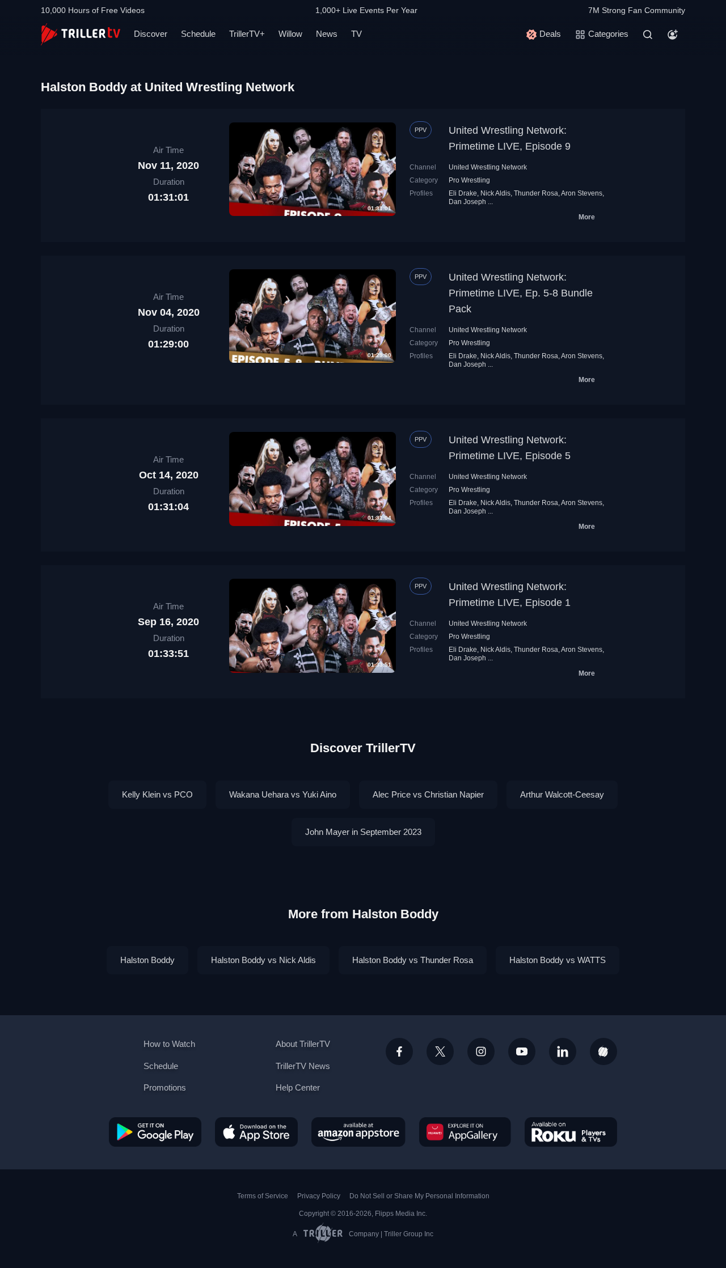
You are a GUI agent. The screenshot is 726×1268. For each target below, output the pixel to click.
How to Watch (169, 1044)
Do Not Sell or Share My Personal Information (419, 1196)
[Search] (647, 34)
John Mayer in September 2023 (363, 832)
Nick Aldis (495, 193)
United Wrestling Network (488, 167)
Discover (150, 34)
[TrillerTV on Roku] (571, 1132)
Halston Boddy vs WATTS (557, 960)
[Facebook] (399, 1051)
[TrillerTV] (80, 34)
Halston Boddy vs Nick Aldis (263, 960)
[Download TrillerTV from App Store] (256, 1132)
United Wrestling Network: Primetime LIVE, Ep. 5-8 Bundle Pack (521, 293)
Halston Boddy (147, 960)
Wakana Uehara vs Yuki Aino (282, 794)
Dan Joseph (467, 202)
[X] (440, 1051)
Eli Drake (463, 193)
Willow (290, 34)
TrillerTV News (303, 1066)
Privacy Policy (318, 1196)
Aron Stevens (581, 193)
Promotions (164, 1087)
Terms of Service (262, 1196)
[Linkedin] (562, 1051)
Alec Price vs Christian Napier (428, 794)
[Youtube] (521, 1051)
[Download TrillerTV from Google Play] (155, 1132)
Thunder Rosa (536, 193)
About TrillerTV (303, 1044)
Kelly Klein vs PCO (157, 794)
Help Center (298, 1087)
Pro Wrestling (469, 180)
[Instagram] (481, 1051)
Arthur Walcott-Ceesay (562, 794)
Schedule (198, 34)
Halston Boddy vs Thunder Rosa (412, 960)
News (326, 34)
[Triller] (603, 1051)
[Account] (672, 34)
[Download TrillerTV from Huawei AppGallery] (465, 1132)
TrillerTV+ (247, 34)
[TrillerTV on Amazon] (358, 1132)
